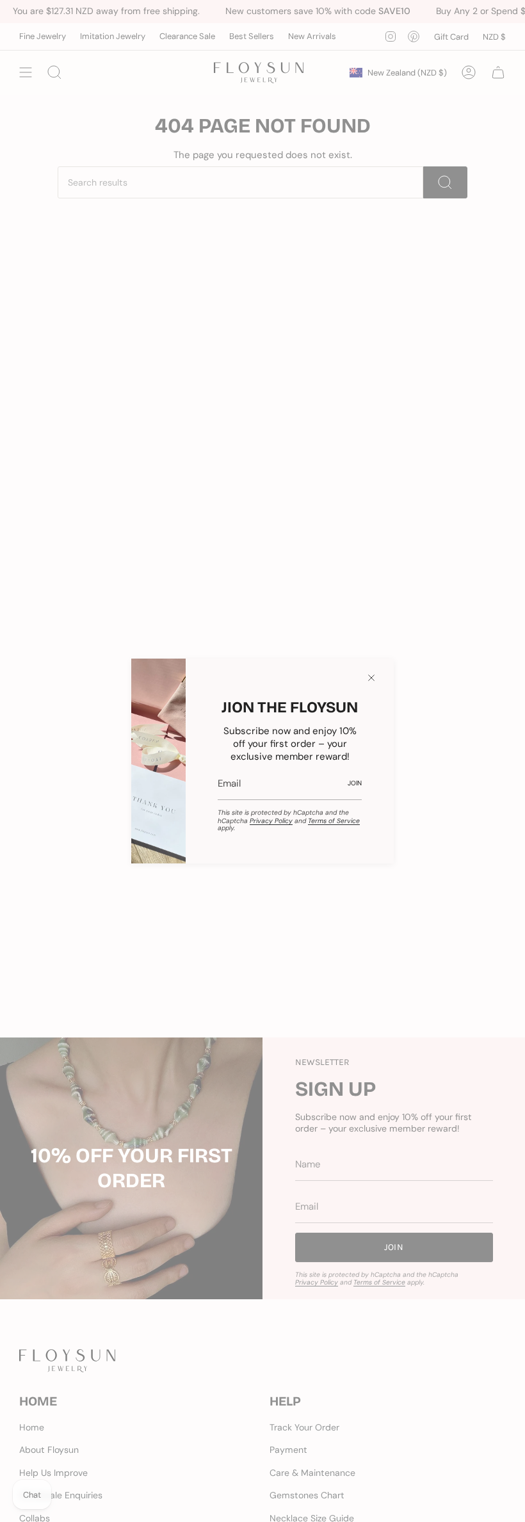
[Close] (371, 677)
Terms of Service (334, 821)
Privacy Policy (271, 821)
